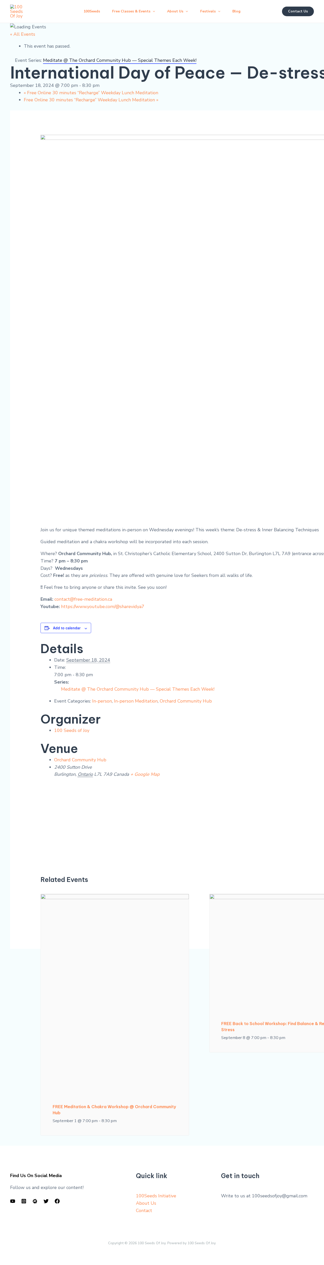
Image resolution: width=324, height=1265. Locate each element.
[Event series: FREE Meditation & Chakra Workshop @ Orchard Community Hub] (119, 1121)
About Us (146, 1203)
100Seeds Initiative (156, 1196)
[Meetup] (34, 1201)
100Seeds (92, 11)
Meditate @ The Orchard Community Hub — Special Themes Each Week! (137, 689)
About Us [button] (175, 11)
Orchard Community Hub (186, 701)
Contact (144, 1210)
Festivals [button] (208, 11)
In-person (102, 701)
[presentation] (115, 992)
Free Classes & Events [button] (131, 11)
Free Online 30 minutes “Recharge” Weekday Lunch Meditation (91, 93)
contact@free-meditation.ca (83, 599)
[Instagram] (23, 1201)
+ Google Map (144, 774)
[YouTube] (12, 1201)
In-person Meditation (136, 701)
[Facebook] (57, 1201)
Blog (236, 11)
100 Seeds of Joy (71, 730)
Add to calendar (66, 627)
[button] (152, 11)
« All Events (22, 34)
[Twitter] (46, 1201)
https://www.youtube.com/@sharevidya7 (102, 606)
